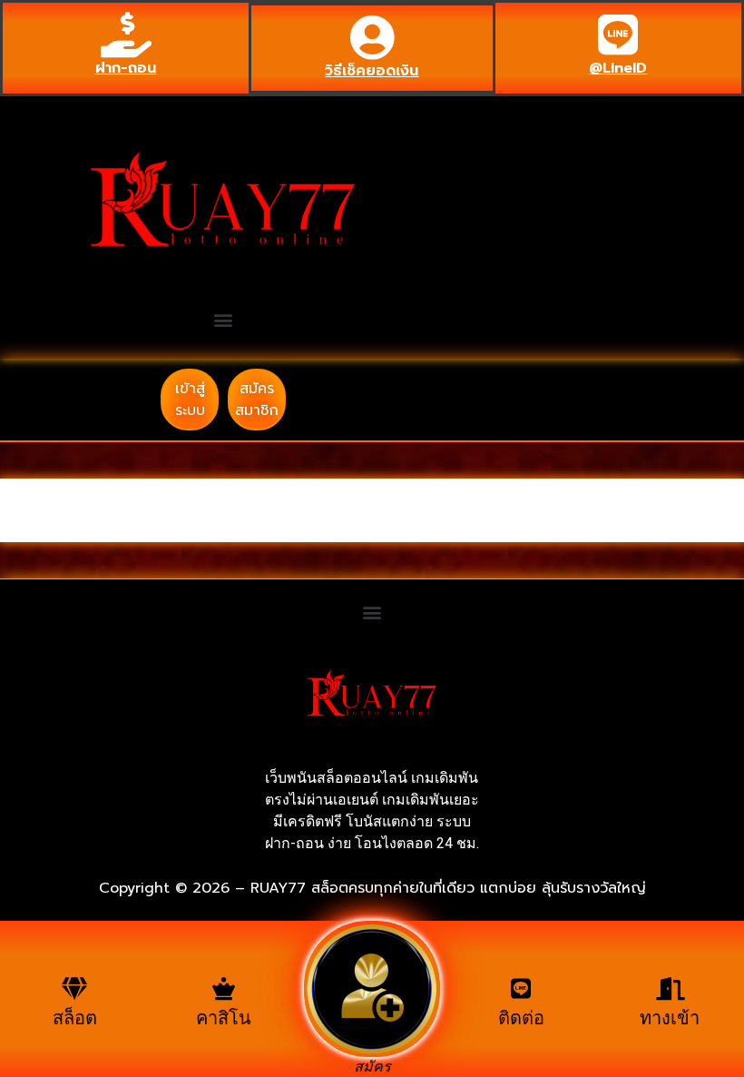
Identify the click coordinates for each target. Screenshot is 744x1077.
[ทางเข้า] (670, 988)
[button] (224, 320)
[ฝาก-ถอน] (126, 34)
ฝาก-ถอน (125, 68)
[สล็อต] (75, 988)
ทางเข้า (670, 1018)
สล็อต (75, 1018)
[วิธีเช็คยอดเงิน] (372, 37)
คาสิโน (223, 1018)
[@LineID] (618, 34)
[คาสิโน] (223, 988)
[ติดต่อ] (521, 988)
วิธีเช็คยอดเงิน (371, 71)
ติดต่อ (521, 1018)
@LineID (618, 68)
